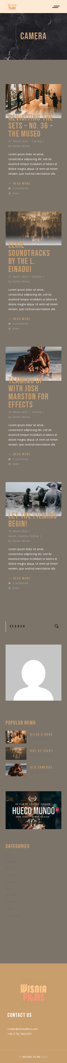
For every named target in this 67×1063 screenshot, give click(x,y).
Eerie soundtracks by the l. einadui (29, 257)
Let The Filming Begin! (32, 520)
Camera (37, 141)
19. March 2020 (18, 531)
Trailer (10, 908)
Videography (13, 915)
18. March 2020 (40, 772)
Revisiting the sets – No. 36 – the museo (30, 126)
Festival (34, 536)
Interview (11, 895)
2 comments (20, 188)
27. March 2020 (18, 141)
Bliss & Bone (41, 734)
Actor (9, 855)
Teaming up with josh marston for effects (28, 393)
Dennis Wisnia (21, 146)
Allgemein (12, 861)
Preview (10, 902)
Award (12, 536)
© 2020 (33, 1057)
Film (8, 888)
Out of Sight (41, 751)
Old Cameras (41, 767)
